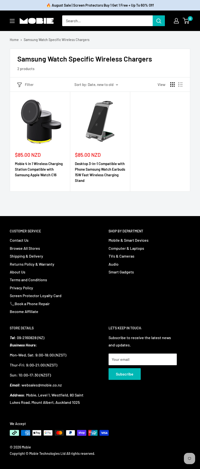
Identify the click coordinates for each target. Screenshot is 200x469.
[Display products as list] (180, 84)
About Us (17, 272)
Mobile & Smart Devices (129, 240)
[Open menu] (12, 21)
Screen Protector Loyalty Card (35, 295)
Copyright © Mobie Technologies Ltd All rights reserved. (52, 453)
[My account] (176, 20)
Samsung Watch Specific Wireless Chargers (57, 40)
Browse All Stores (25, 248)
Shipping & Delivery (26, 256)
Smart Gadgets (121, 272)
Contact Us (19, 240)
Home (14, 40)
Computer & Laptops (126, 248)
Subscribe (124, 374)
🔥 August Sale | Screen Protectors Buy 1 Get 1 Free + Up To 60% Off (100, 5)
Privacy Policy (21, 287)
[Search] (159, 20)
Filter (29, 84)
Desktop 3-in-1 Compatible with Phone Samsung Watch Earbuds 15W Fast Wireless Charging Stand (100, 172)
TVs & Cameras (121, 256)
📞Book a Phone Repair (30, 303)
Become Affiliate (24, 311)
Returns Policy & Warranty (32, 264)
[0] (186, 21)
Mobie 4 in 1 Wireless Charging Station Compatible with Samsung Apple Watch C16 (39, 169)
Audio (114, 264)
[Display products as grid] (172, 84)
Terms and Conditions (28, 279)
